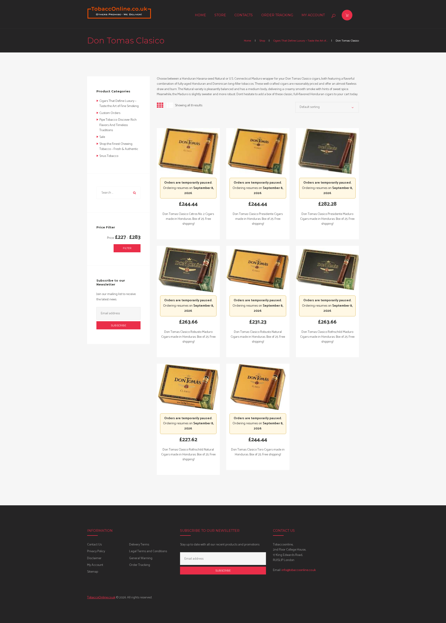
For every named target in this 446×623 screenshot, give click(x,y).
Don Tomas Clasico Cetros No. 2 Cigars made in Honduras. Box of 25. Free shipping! (188, 219)
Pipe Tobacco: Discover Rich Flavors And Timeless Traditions (118, 125)
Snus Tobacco (108, 156)
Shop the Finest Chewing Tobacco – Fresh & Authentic (118, 146)
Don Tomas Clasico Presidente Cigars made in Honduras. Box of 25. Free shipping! (258, 219)
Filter (127, 248)
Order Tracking (139, 565)
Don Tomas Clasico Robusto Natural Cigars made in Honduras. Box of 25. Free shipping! (258, 336)
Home (247, 41)
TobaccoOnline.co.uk (101, 597)
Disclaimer (94, 558)
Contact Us (94, 544)
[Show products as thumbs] (160, 106)
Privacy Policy (96, 551)
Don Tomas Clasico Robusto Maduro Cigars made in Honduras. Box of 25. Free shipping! (188, 336)
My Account (95, 565)
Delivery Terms (139, 544)
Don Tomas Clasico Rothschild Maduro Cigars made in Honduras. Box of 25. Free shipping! (327, 336)
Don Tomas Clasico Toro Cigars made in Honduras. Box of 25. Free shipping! (258, 452)
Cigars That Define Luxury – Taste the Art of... (300, 41)
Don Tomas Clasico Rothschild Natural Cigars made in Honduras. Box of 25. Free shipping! (188, 454)
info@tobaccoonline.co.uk (299, 570)
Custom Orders (109, 113)
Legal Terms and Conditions (148, 551)
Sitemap (92, 571)
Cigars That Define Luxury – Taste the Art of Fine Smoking (119, 103)
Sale (102, 137)
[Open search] (333, 15)
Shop (262, 41)
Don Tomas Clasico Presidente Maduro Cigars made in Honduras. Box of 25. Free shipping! (327, 219)
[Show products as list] (170, 106)
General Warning (140, 558)
